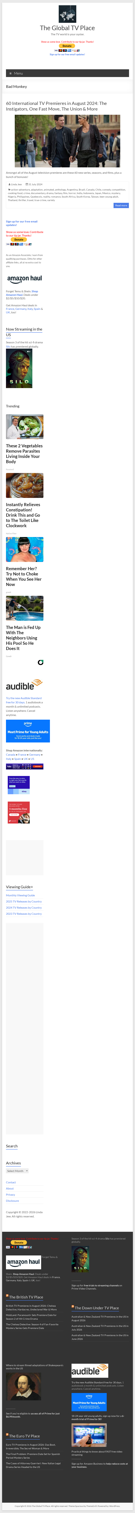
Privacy (10, 1194)
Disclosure (12, 1200)
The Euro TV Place (24, 1436)
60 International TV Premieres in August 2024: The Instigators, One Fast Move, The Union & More (56, 106)
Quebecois (36, 196)
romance (56, 196)
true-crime (40, 200)
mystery (115, 193)
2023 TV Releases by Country (24, 913)
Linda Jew (16, 184)
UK (8, 312)
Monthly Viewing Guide (20, 895)
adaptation (37, 189)
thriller (22, 200)
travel (30, 200)
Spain (37, 308)
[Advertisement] (24, 857)
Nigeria (12, 196)
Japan (98, 193)
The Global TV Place (67, 28)
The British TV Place (26, 1297)
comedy (106, 189)
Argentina (72, 189)
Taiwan (95, 196)
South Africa (68, 196)
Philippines (23, 196)
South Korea (83, 196)
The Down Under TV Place (97, 1307)
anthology (60, 189)
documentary (38, 193)
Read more (121, 205)
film (65, 193)
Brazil (82, 189)
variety (51, 200)
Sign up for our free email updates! (67, 54)
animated (49, 189)
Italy (30, 308)
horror (72, 193)
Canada (90, 189)
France (10, 308)
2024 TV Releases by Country (24, 907)
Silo (8, 346)
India (79, 193)
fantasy (58, 193)
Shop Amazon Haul (23, 1273)
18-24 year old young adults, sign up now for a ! (98, 1417)
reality (46, 196)
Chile (98, 189)
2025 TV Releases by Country (24, 901)
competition (118, 189)
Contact (11, 1182)
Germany (20, 308)
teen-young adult (109, 196)
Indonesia (88, 193)
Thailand (12, 200)
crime (27, 193)
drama (49, 193)
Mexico (106, 193)
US (32, 758)
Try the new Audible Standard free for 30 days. (97, 1382)
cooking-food (15, 193)
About (10, 1188)
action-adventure (20, 189)
